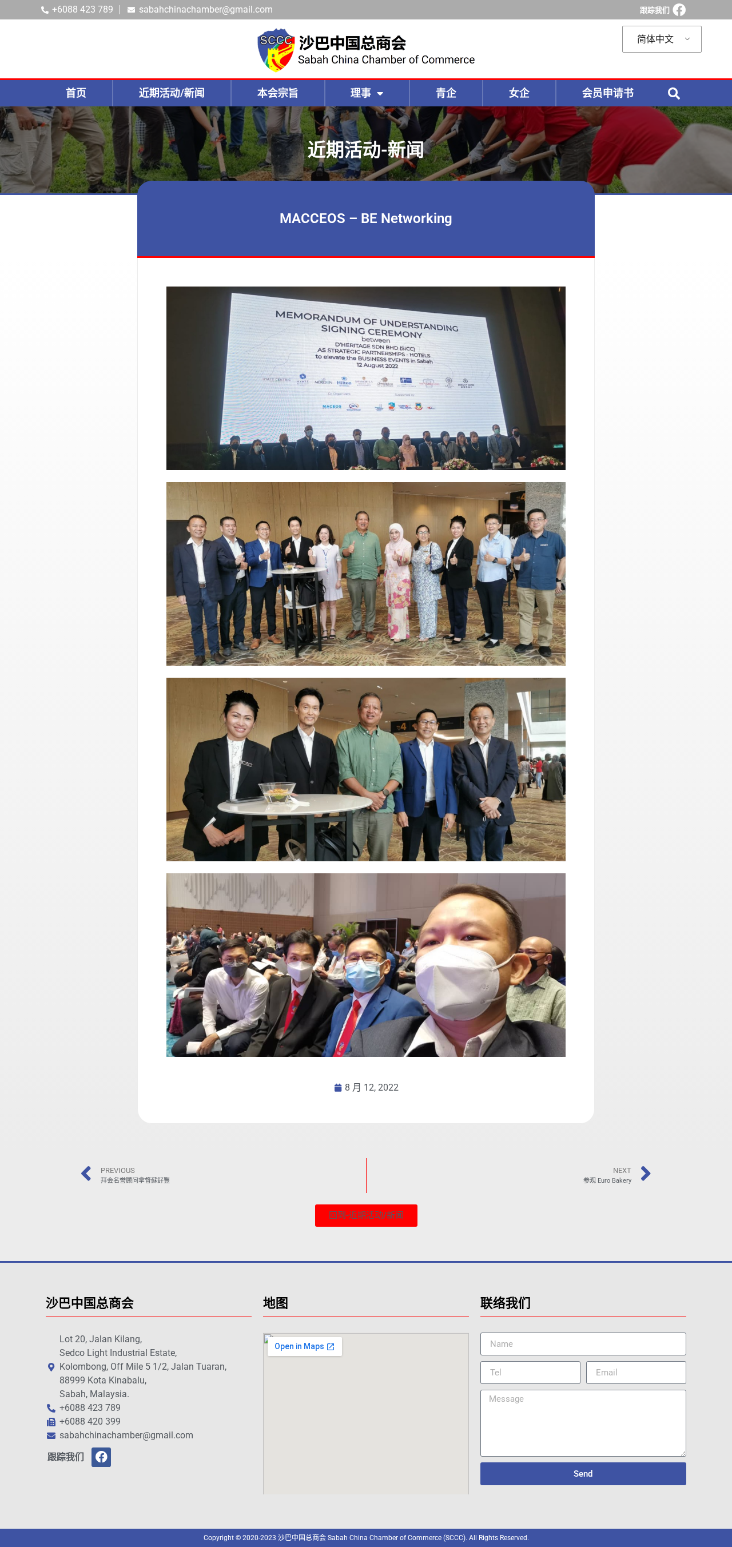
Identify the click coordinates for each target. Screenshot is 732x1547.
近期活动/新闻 (172, 93)
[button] (674, 93)
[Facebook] (679, 10)
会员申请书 (608, 93)
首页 (76, 93)
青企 (446, 93)
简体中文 (655, 39)
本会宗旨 (278, 93)
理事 (361, 93)
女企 (519, 93)
